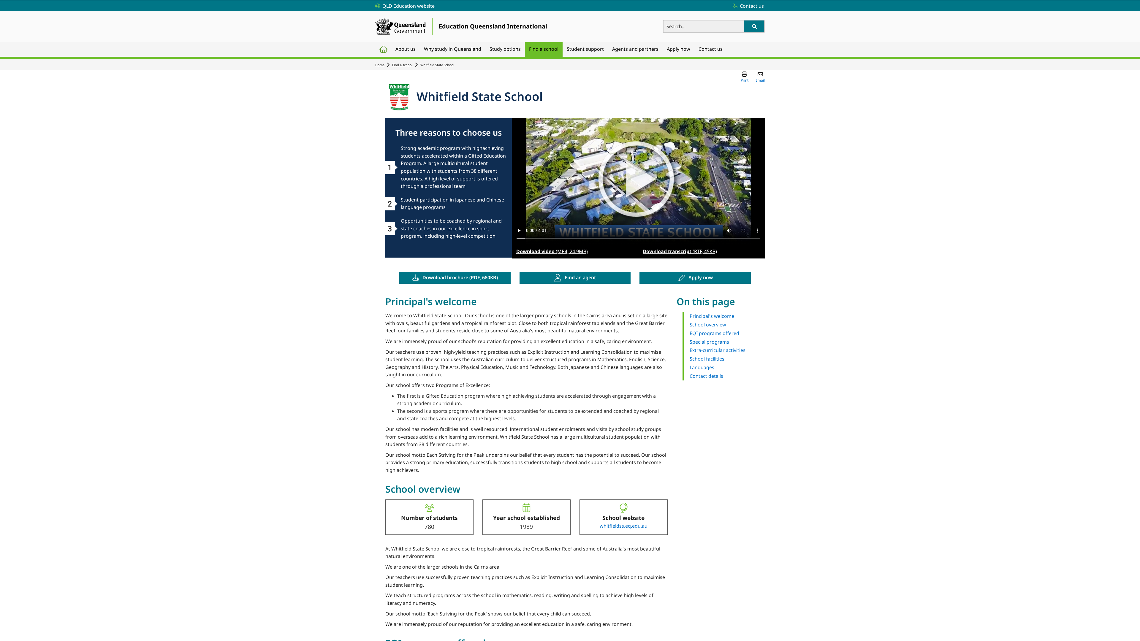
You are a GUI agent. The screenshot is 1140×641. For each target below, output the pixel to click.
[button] (754, 26)
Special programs (709, 342)
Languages (702, 367)
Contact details (706, 376)
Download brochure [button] (460, 277)
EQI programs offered (714, 333)
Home (379, 65)
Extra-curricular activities (717, 350)
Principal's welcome (712, 316)
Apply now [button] (700, 277)
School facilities (707, 359)
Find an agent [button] (580, 277)
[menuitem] (383, 49)
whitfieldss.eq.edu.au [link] (623, 526)
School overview (708, 324)
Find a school (402, 65)
